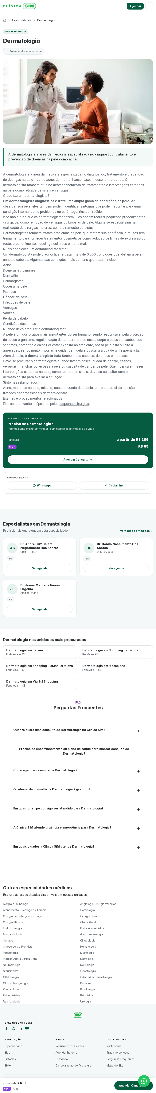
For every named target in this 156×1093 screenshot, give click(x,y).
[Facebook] (6, 1028)
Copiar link (116, 485)
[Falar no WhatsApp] (144, 1081)
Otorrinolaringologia (15, 983)
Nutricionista (10, 971)
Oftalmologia (11, 977)
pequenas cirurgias (74, 404)
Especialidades (14, 1046)
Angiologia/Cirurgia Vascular (98, 903)
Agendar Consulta (131, 1085)
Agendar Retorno (66, 1052)
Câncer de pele (15, 297)
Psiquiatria (86, 995)
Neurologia (87, 964)
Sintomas (10, 1059)
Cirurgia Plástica (13, 922)
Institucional (114, 1046)
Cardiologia (87, 910)
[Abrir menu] (149, 6)
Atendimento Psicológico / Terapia (24, 910)
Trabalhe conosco (118, 1052)
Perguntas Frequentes (121, 1059)
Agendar (135, 6)
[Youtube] (27, 1028)
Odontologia (88, 971)
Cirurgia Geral (88, 916)
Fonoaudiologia (12, 934)
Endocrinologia (12, 928)
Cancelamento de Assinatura (73, 1065)
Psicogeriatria (11, 995)
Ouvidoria (62, 1059)
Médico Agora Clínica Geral (20, 958)
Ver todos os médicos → (136, 530)
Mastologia (87, 952)
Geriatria (8, 940)
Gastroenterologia (91, 934)
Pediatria (85, 983)
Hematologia (88, 946)
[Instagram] (13, 1028)
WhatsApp (44, 485)
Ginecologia (87, 940)
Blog (7, 1052)
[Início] (19, 6)
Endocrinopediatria (92, 928)
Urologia (85, 1001)
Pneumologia (11, 989)
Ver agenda (40, 568)
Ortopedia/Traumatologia (96, 977)
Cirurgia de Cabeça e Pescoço (22, 916)
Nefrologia (87, 958)
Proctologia (87, 989)
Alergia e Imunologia (16, 903)
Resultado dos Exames (70, 1046)
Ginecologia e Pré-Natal (18, 946)
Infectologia (10, 952)
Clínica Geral (88, 922)
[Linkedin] (20, 1028)
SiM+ (8, 1065)
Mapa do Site (115, 1065)
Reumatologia (11, 1001)
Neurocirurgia (11, 964)
